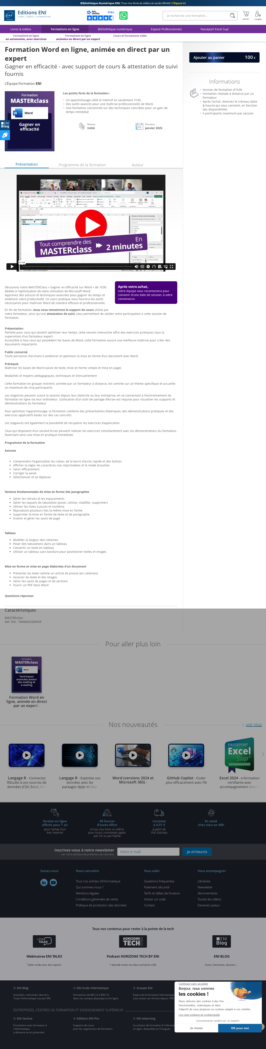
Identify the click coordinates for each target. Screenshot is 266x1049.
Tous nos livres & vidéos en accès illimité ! (133, 3)
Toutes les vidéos (209, 899)
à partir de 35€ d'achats (159, 826)
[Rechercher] (232, 15)
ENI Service (24, 1018)
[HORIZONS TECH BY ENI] (133, 942)
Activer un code (155, 899)
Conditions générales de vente (97, 899)
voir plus (254, 724)
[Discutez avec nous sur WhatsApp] (123, 15)
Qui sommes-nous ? (89, 887)
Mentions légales (87, 893)
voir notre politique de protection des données (87, 854)
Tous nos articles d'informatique (98, 881)
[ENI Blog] (221, 942)
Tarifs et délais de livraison (162, 893)
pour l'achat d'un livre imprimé (55, 826)
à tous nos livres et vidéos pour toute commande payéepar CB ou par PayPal (107, 828)
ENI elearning (146, 1018)
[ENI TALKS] (44, 942)
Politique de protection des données (101, 905)
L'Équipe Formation (23, 83)
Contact (149, 905)
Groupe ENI (145, 988)
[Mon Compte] (258, 15)
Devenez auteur (209, 905)
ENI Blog (22, 988)
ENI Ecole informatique (93, 988)
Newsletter (205, 887)
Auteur (138, 164)
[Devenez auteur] (5, 135)
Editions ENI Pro (88, 1018)
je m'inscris (197, 851)
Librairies (204, 881)
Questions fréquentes (159, 881)
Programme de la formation (82, 164)
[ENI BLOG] (5, 125)
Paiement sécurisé (156, 887)
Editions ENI (34, 14)
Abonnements (207, 893)
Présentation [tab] (27, 164)
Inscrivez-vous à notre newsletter (84, 852)
